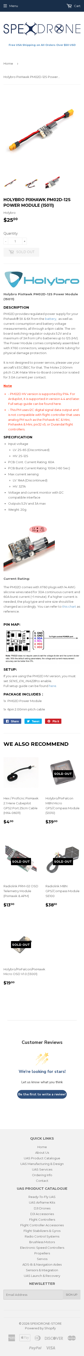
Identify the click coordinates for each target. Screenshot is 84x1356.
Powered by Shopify (40, 1328)
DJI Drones (42, 1208)
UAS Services (42, 1169)
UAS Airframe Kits (42, 1202)
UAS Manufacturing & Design (42, 1164)
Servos (42, 1259)
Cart (76, 6)
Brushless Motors (42, 1242)
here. (58, 404)
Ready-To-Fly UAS (42, 1197)
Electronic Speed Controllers (42, 1247)
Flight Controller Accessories (42, 1225)
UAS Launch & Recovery (42, 1276)
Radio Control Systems (42, 1236)
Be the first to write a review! (42, 1094)
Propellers (42, 1253)
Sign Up (71, 1294)
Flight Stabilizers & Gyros (42, 1231)
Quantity (11, 233)
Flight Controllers (42, 1219)
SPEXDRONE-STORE (46, 1323)
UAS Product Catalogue (42, 1158)
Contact (42, 1180)
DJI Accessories (42, 1214)
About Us (42, 1152)
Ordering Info (42, 1175)
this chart (69, 606)
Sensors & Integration (42, 1270)
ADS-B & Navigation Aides (42, 1264)
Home (8, 63)
